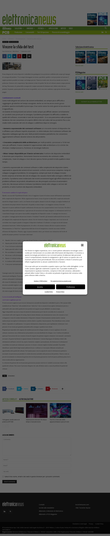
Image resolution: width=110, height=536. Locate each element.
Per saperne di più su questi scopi (61, 281)
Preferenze (70, 287)
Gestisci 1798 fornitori (40, 281)
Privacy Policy (60, 292)
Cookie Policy (49, 292)
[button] (82, 245)
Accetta (40, 287)
